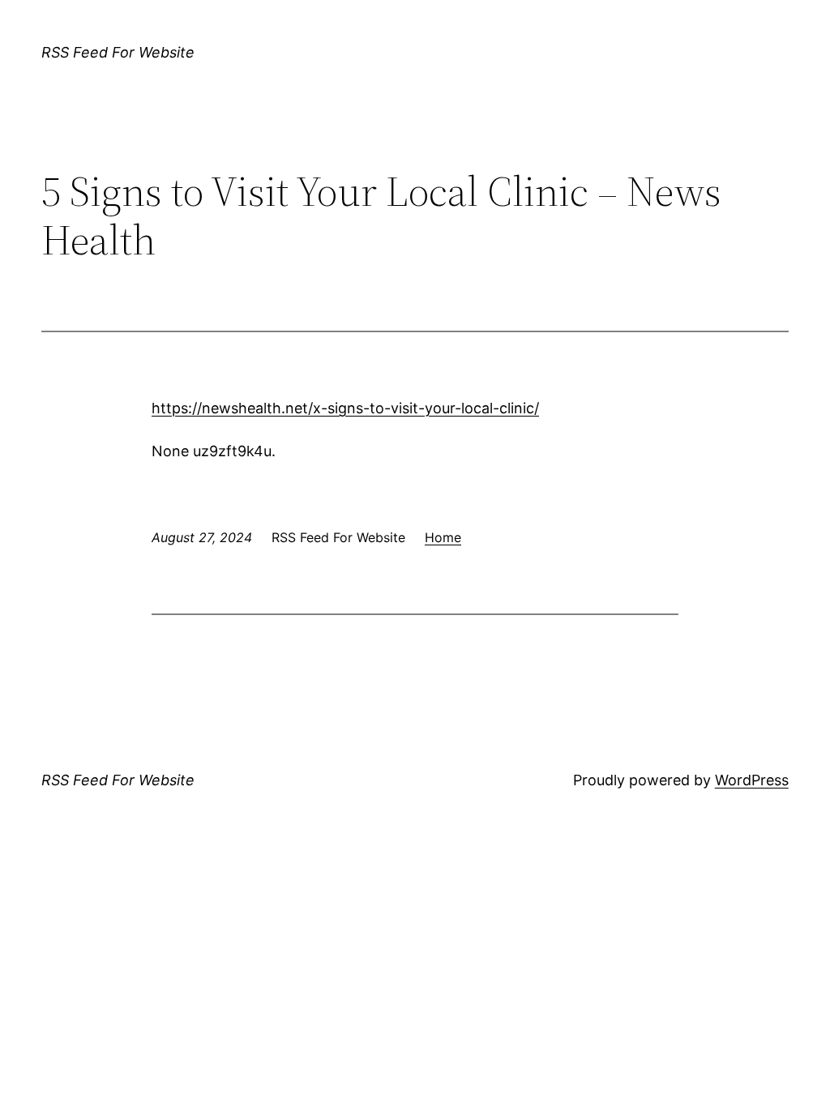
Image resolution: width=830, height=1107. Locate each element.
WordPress (752, 780)
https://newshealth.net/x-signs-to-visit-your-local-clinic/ (345, 408)
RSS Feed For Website (118, 52)
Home (443, 537)
